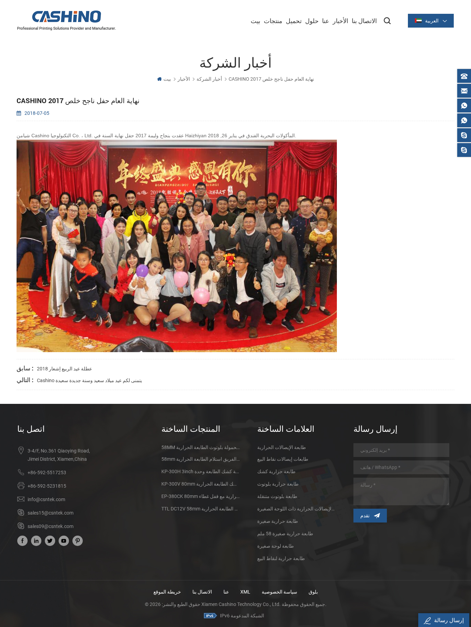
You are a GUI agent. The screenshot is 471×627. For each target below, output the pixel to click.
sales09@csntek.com (50, 526)
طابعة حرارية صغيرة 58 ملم (285, 533)
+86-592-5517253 (47, 472)
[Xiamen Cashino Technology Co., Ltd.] (66, 20)
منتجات (273, 21)
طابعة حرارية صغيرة (277, 521)
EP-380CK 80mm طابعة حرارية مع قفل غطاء (200, 496)
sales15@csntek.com (50, 513)
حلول (312, 21)
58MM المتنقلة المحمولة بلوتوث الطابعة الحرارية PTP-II (200, 447)
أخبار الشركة (209, 79)
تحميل (294, 21)
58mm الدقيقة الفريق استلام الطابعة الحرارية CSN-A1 (200, 459)
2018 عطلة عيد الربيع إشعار (64, 368)
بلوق (313, 592)
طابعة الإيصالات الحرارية (281, 447)
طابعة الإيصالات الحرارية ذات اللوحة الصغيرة (296, 508)
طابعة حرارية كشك (276, 471)
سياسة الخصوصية (279, 592)
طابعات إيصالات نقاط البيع (282, 459)
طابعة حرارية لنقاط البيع (281, 558)
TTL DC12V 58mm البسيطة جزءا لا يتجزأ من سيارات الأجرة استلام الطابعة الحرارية (200, 508)
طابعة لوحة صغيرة (275, 546)
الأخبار (340, 21)
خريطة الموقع (167, 592)
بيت (255, 21)
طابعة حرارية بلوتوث (278, 484)
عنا (325, 21)
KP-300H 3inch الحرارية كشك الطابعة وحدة (200, 471)
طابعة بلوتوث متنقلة (277, 496)
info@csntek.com (46, 499)
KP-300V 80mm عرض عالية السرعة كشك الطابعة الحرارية (200, 484)
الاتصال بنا (364, 21)
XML (245, 592)
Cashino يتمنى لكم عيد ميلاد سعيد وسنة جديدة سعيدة (89, 380)
